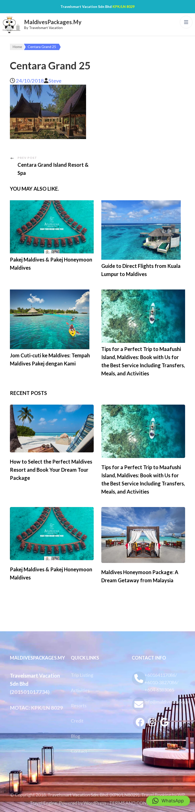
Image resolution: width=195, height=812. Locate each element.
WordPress (95, 803)
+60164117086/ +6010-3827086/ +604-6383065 (161, 682)
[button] (168, 801)
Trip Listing (82, 675)
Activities (80, 690)
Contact (79, 751)
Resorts (79, 705)
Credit (77, 721)
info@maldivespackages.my (164, 701)
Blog (75, 736)
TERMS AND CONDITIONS (137, 803)
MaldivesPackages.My (53, 22)
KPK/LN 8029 (123, 6)
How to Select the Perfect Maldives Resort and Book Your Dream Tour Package (51, 469)
